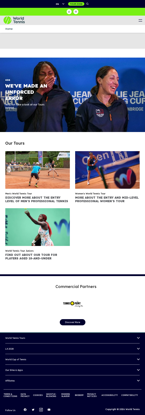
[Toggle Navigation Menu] (140, 20)
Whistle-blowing (51, 395)
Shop (69, 11)
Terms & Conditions (10, 395)
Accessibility (110, 395)
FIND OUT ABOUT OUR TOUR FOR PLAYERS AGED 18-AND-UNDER (31, 256)
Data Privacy (25, 395)
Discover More (72, 322)
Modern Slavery (65, 395)
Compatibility (129, 395)
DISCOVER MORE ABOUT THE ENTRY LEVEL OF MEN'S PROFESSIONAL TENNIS (36, 199)
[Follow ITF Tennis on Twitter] (34, 410)
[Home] (17, 20)
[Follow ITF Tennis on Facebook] (26, 410)
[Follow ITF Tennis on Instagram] (42, 410)
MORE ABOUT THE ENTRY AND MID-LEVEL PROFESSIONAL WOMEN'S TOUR (107, 199)
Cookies (38, 395)
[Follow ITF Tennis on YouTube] (50, 410)
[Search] (87, 3)
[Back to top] (142, 408)
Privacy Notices (92, 395)
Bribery (79, 395)
